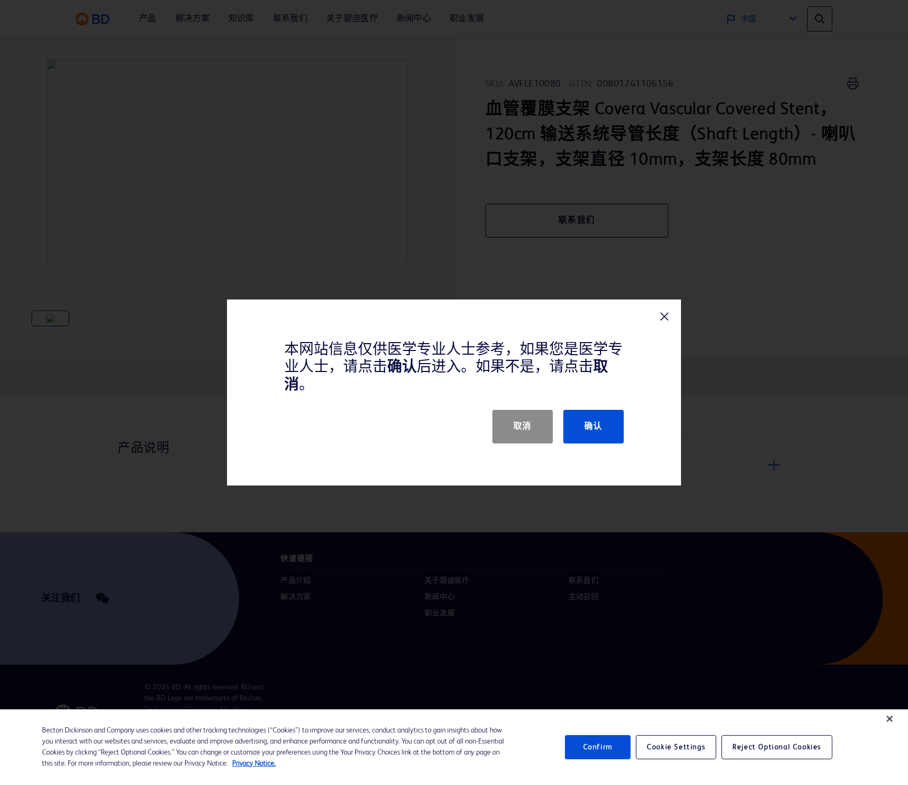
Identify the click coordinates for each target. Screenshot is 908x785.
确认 (593, 426)
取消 (522, 426)
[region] (454, 747)
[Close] (889, 719)
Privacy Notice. (254, 763)
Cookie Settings (676, 747)
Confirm (598, 747)
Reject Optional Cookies (776, 747)
